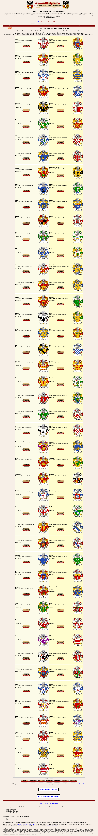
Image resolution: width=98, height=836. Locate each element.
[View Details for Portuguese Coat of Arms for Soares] (60, 659)
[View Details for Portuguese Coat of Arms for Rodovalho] (60, 272)
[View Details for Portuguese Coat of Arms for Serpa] (26, 611)
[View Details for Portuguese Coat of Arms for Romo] (60, 321)
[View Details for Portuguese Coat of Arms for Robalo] (26, 256)
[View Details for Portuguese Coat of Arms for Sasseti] (60, 530)
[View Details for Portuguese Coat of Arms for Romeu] (26, 321)
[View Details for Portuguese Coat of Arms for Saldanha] (26, 401)
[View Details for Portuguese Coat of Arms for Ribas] (26, 208)
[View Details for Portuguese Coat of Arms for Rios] (60, 240)
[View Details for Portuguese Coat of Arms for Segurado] (26, 563)
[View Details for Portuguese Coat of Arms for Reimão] (26, 143)
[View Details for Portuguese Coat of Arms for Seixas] (60, 563)
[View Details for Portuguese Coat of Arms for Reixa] (60, 159)
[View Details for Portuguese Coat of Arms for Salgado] (26, 417)
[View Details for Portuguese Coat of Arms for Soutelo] (60, 740)
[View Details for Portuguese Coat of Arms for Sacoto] (60, 369)
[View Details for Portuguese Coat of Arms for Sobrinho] (60, 675)
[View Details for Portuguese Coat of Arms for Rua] (60, 337)
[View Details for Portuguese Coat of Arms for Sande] (26, 466)
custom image (47, 783)
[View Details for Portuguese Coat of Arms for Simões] (26, 659)
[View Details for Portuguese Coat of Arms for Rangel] (60, 63)
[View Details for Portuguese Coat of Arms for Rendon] (26, 176)
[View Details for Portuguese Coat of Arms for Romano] (26, 305)
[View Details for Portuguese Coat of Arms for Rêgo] (26, 127)
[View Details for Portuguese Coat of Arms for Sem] (26, 579)
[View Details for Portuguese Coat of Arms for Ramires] (60, 47)
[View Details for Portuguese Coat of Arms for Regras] (60, 127)
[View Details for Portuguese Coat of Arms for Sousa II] (26, 740)
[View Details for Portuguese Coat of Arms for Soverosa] (26, 772)
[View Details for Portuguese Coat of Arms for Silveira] (60, 643)
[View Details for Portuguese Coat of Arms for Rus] (26, 353)
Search (37, 21)
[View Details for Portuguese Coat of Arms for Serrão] (26, 627)
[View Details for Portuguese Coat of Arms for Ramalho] (26, 47)
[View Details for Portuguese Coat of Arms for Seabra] (26, 546)
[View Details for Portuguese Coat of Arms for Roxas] (26, 337)
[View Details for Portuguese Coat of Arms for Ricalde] (60, 224)
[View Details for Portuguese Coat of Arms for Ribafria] (60, 192)
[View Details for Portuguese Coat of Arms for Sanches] (60, 450)
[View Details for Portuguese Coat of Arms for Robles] (60, 256)
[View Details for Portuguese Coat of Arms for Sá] (60, 353)
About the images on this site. (48, 796)
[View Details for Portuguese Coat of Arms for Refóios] (60, 111)
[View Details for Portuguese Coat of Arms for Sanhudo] (60, 466)
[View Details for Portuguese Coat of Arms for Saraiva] (60, 498)
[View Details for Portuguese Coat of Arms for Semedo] (60, 579)
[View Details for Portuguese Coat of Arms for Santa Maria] (26, 482)
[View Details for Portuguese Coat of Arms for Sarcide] (26, 514)
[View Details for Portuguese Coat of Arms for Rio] (26, 240)
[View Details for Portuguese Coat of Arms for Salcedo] (60, 385)
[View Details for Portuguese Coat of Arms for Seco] (60, 546)
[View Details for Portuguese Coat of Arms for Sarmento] (26, 530)
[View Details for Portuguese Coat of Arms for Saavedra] (26, 369)
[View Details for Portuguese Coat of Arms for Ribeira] (60, 208)
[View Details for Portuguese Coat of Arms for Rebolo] (26, 95)
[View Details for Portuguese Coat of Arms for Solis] (26, 708)
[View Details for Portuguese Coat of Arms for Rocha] (26, 272)
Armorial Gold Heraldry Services (26, 824)
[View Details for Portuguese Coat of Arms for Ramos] (26, 63)
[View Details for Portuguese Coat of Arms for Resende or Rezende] (60, 176)
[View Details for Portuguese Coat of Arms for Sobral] (26, 675)
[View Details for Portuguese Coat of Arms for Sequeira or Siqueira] (60, 595)
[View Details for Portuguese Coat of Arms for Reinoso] (60, 143)
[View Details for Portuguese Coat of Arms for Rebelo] (60, 79)
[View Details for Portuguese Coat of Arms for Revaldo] (26, 192)
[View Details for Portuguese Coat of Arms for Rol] (60, 288)
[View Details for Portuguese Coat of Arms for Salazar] (26, 385)
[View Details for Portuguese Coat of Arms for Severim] (60, 627)
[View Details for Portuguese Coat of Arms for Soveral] (60, 756)
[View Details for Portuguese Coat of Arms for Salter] (26, 434)
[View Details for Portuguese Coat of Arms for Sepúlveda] (26, 595)
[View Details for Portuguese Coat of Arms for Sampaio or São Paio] (26, 450)
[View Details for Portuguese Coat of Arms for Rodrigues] (26, 288)
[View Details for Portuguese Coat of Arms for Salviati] (60, 434)
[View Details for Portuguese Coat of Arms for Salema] (60, 401)
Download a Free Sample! (48, 789)
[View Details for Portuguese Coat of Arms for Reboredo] (60, 95)
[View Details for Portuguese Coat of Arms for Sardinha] (60, 514)
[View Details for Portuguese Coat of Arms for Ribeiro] (26, 224)
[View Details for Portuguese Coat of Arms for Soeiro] (60, 692)
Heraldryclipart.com (52, 825)
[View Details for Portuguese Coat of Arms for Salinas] (60, 417)
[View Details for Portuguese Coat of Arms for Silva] (26, 643)
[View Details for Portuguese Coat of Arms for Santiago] (26, 498)
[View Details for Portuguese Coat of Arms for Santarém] (60, 482)
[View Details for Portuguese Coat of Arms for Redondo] (26, 111)
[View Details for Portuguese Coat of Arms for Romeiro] (60, 305)
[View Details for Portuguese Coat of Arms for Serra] (60, 611)
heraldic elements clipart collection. (78, 783)
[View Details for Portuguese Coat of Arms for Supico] (60, 772)
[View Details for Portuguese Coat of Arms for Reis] (26, 159)
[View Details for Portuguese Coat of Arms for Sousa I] (60, 724)
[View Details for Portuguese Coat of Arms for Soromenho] (60, 708)
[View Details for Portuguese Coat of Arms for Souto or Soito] (26, 756)
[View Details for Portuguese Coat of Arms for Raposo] (26, 79)
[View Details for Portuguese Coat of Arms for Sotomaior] (26, 724)
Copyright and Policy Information (49, 803)
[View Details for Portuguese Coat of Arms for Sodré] (26, 692)
